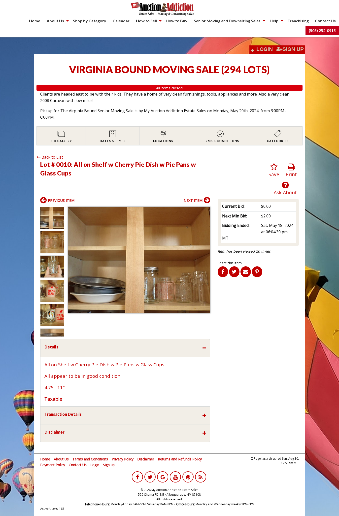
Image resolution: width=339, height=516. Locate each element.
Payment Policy (52, 464)
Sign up (109, 464)
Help (274, 20)
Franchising (298, 20)
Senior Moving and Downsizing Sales (227, 20)
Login (264, 49)
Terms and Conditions (90, 459)
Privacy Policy (123, 459)
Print (291, 174)
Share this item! (230, 263)
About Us (55, 20)
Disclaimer (145, 459)
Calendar (121, 20)
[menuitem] (34, 21)
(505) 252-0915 (322, 30)
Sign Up (293, 49)
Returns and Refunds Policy (180, 459)
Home (34, 20)
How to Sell (146, 20)
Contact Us (325, 20)
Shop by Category (89, 20)
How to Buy (176, 20)
